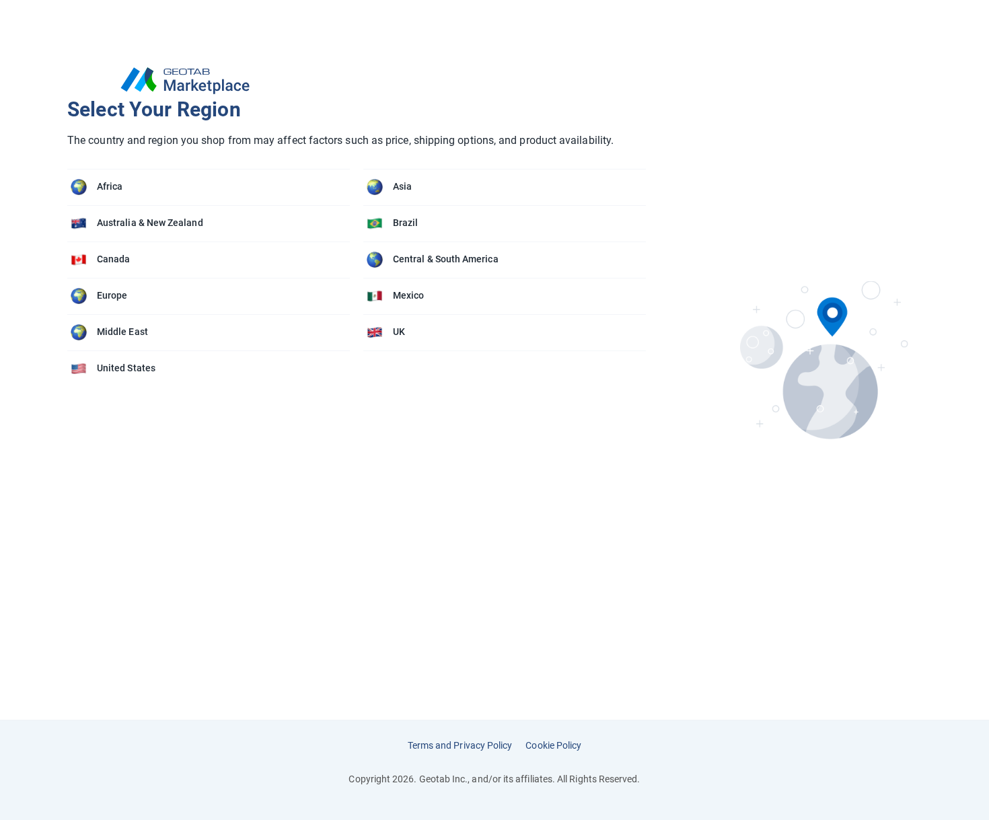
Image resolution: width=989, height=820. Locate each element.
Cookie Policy (553, 745)
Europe (112, 295)
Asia (402, 186)
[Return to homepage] (363, 80)
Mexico (408, 295)
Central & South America (446, 259)
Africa (109, 186)
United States (126, 368)
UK (399, 331)
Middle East (122, 331)
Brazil (405, 222)
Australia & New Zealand (150, 222)
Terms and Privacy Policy (460, 745)
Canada (113, 259)
